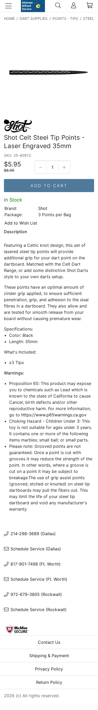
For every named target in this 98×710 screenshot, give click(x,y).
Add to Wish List (20, 223)
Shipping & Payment (49, 655)
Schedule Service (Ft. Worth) (38, 579)
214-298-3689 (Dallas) (33, 533)
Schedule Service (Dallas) (35, 548)
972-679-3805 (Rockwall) (36, 594)
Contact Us (49, 642)
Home (9, 18)
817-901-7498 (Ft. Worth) (35, 564)
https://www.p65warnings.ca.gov (54, 414)
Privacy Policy (49, 669)
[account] (73, 6)
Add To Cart (49, 185)
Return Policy (49, 682)
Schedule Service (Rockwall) (38, 609)
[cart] (89, 6)
